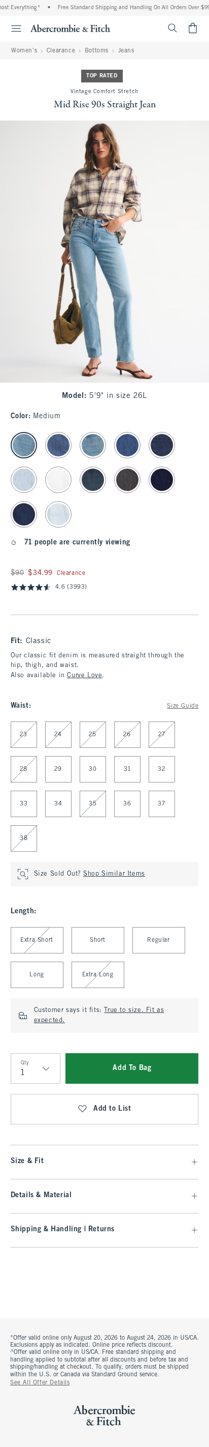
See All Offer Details (40, 1383)
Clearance (61, 51)
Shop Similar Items (114, 874)
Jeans (126, 51)
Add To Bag (132, 1068)
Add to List (112, 1109)
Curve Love (84, 676)
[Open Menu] (12, 28)
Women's (24, 51)
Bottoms (97, 51)
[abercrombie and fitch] (70, 28)
